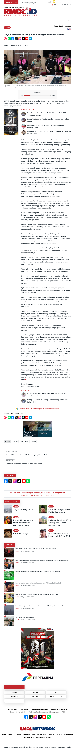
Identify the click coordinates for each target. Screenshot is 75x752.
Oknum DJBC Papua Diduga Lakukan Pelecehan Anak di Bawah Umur (49, 132)
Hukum (18, 551)
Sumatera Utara (14, 735)
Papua (48, 737)
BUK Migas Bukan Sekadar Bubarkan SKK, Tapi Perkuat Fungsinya (37, 595)
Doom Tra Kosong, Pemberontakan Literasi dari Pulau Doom (48, 120)
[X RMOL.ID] (10, 481)
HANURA (35, 692)
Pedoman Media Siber (40, 709)
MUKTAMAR (35, 697)
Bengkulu (26, 735)
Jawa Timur (40, 737)
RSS (63, 712)
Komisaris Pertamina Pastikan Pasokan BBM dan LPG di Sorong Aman (48, 126)
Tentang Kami (12, 709)
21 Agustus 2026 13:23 (27, 597)
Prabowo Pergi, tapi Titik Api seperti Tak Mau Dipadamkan (59, 523)
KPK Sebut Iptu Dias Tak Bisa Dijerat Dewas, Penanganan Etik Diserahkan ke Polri (42, 560)
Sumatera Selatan (39, 735)
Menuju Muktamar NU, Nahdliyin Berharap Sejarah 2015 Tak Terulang (38, 572)
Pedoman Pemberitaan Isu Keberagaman (43, 712)
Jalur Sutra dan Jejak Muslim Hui (26, 617)
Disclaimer (24, 709)
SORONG (15, 441)
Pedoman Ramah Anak (59, 709)
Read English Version (62, 26)
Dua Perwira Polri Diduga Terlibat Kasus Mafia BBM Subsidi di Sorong (47, 114)
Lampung (51, 735)
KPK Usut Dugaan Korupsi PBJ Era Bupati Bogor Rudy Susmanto (36, 549)
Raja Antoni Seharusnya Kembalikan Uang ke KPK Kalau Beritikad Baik (38, 583)
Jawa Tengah (29, 737)
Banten (59, 735)
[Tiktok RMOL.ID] (19, 481)
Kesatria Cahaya (20, 533)
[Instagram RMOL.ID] (15, 481)
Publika (7, 27)
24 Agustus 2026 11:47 (27, 562)
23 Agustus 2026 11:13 (27, 551)
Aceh (4, 735)
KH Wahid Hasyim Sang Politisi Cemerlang (59, 510)
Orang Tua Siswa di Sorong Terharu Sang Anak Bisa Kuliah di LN (47, 401)
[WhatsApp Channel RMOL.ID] (28, 481)
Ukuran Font (37, 92)
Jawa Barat (68, 735)
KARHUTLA (14, 697)
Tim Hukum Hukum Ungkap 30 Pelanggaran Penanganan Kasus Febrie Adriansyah (35, 3)
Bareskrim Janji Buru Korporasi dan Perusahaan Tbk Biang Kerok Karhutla (39, 606)
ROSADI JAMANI (24, 441)
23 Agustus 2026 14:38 (28, 585)
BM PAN (14, 692)
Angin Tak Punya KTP (23, 509)
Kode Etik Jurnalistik (17, 712)
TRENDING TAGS (14, 687)
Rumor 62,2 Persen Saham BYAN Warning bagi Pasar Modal (27, 455)
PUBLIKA (33, 441)
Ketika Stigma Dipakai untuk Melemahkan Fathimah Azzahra (23, 523)
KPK (56, 692)
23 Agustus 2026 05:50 (28, 620)
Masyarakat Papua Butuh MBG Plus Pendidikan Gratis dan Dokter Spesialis (47, 394)
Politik (17, 574)
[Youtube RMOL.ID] (24, 481)
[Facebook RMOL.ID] (6, 481)
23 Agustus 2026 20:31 (27, 574)
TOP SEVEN (9, 545)
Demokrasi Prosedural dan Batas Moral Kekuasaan (24, 464)
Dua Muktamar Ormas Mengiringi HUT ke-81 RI (59, 534)
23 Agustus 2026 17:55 (27, 608)
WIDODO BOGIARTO (17, 414)
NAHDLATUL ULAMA (56, 697)
